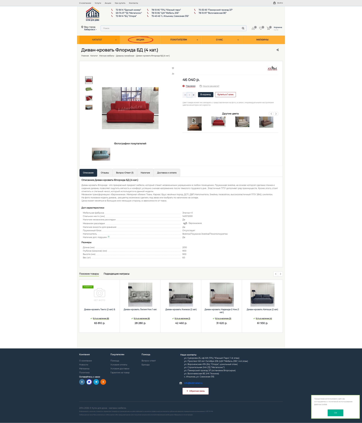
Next (276, 114)
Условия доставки (119, 368)
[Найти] (243, 28)
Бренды (146, 364)
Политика (84, 372)
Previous (271, 114)
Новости (83, 364)
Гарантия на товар (120, 372)
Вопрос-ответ (149, 360)
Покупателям (117, 354)
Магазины (84, 368)
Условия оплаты (118, 364)
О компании (85, 360)
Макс (89, 382)
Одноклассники (103, 382)
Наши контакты (188, 355)
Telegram (96, 382)
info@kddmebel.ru (193, 383)
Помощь (114, 360)
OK (335, 413)
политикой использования (340, 402)
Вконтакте (82, 382)
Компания (84, 354)
